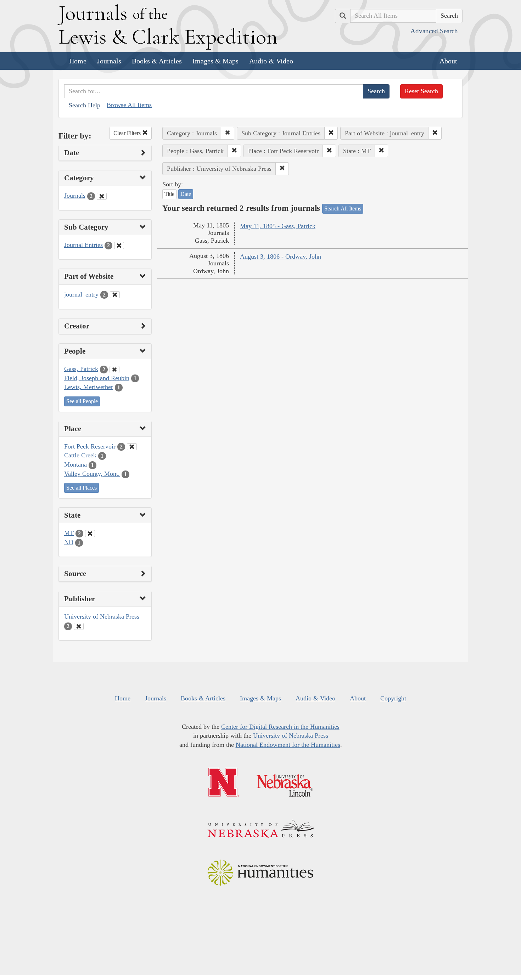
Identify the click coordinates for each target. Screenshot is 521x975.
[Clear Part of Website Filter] (115, 294)
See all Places (81, 488)
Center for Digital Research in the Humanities (280, 726)
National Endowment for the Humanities (288, 744)
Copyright (393, 698)
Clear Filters (127, 133)
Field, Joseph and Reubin (96, 378)
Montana (75, 464)
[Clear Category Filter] (102, 196)
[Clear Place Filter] (132, 446)
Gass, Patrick (81, 368)
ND (68, 542)
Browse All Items (129, 104)
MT (69, 532)
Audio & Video (271, 61)
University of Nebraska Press (101, 616)
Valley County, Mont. (92, 473)
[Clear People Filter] (114, 369)
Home (77, 61)
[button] (227, 133)
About (448, 61)
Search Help (84, 105)
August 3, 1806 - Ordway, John (280, 256)
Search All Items (342, 208)
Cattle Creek (80, 455)
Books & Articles (157, 61)
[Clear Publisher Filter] (79, 626)
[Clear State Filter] (90, 533)
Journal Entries (83, 244)
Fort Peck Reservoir (90, 446)
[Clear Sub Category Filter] (119, 245)
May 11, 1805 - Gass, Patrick (277, 226)
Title (169, 194)
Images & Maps (215, 61)
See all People (82, 401)
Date (185, 194)
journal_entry (81, 294)
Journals (109, 61)
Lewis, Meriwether (88, 386)
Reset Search (421, 91)
